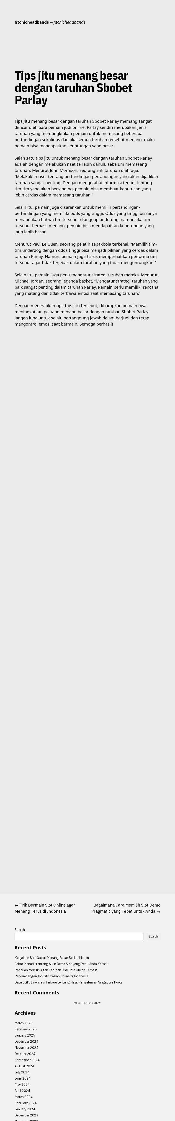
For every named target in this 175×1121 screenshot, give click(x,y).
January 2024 (25, 1109)
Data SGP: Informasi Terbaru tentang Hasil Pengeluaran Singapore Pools (68, 982)
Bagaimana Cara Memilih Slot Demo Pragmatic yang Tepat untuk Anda (125, 908)
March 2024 (24, 1097)
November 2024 (26, 1047)
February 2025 (26, 1029)
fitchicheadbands (32, 22)
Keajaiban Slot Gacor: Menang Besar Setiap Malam (52, 957)
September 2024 (27, 1060)
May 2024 (22, 1084)
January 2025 (25, 1035)
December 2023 (26, 1115)
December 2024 (26, 1041)
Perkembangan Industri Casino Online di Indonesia (51, 976)
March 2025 (24, 1023)
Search (20, 929)
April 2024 (22, 1090)
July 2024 (22, 1072)
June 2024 (23, 1078)
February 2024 (26, 1103)
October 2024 (25, 1054)
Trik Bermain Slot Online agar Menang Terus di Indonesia (45, 908)
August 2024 (24, 1066)
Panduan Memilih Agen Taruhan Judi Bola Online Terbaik (56, 970)
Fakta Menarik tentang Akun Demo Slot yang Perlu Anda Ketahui (62, 964)
